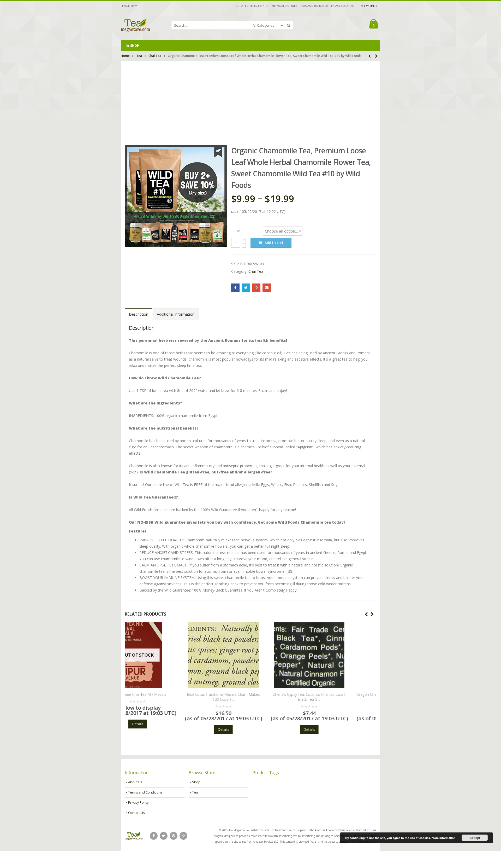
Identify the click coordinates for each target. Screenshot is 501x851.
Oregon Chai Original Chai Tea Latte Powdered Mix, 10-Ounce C (336, 697)
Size (237, 230)
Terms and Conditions (145, 792)
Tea (139, 56)
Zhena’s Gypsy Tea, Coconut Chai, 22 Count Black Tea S (250, 697)
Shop (134, 45)
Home (125, 56)
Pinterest (173, 836)
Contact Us (136, 813)
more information (444, 838)
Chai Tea (154, 56)
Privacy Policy (138, 802)
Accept (474, 837)
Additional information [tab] (175, 314)
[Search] (288, 25)
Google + (256, 287)
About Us (135, 782)
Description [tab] (138, 314)
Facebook (235, 287)
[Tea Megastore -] (135, 25)
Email (267, 287)
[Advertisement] (250, 100)
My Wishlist (370, 6)
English (128, 6)
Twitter (246, 287)
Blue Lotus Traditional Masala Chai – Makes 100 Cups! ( (164, 697)
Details (164, 729)
